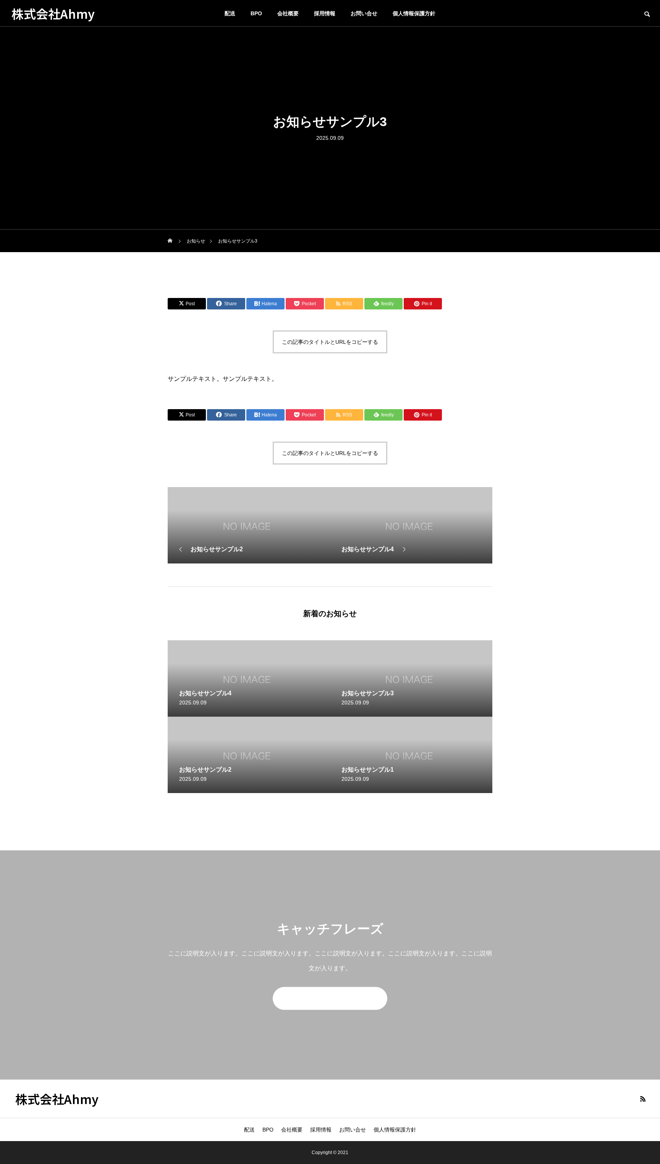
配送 (230, 13)
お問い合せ (364, 13)
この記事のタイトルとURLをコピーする (330, 342)
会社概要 (288, 13)
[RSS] (643, 1098)
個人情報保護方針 (414, 13)
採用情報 (324, 13)
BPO (256, 13)
